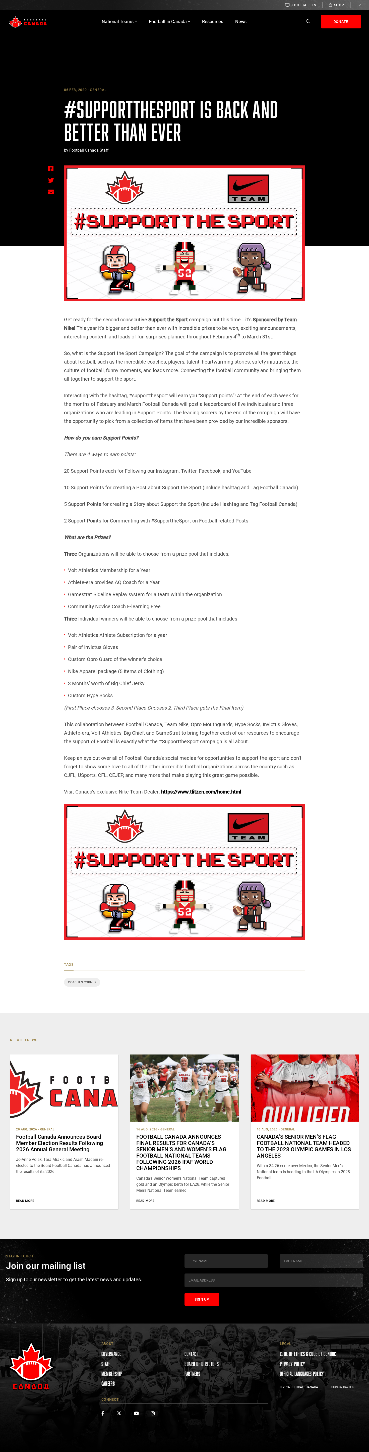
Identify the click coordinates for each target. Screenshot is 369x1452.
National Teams (118, 21)
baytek (348, 1387)
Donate (341, 22)
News (241, 21)
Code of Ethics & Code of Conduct (309, 1354)
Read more (25, 1201)
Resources (212, 21)
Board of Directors (201, 1364)
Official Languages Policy (302, 1374)
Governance (111, 1354)
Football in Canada (168, 21)
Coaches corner (82, 982)
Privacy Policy (292, 1364)
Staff (105, 1364)
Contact (191, 1354)
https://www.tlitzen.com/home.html (201, 792)
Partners (192, 1374)
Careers (108, 1383)
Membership (111, 1374)
